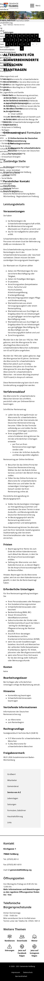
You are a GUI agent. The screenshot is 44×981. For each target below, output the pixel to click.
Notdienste (10, 940)
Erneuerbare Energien (11, 157)
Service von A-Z (14, 792)
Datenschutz (28, 972)
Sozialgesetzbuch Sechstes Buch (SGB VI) (20, 733)
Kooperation (11, 119)
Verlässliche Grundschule (17, 100)
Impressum (15, 972)
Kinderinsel (6, 122)
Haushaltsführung (15, 816)
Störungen (9, 950)
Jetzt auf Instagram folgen (34, 953)
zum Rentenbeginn (16, 722)
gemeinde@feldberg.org (20, 870)
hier (10, 894)
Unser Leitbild (16, 114)
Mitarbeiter (12, 780)
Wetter (34, 940)
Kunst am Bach (8, 143)
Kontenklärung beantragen (19, 695)
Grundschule (7, 95)
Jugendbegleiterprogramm (17, 103)
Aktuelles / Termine (14, 108)
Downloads (22, 940)
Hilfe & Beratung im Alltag (12, 132)
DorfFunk (5, 175)
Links (9, 822)
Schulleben (10, 106)
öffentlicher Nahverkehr (12, 154)
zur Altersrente (14, 719)
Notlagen (5, 130)
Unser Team (11, 98)
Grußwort (11, 774)
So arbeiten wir (12, 111)
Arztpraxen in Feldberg (11, 127)
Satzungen (11, 804)
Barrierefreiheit (21, 976)
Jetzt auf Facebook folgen (22, 953)
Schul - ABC (15, 116)
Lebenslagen (12, 798)
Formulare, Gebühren (16, 810)
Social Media (7, 178)
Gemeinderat (13, 786)
